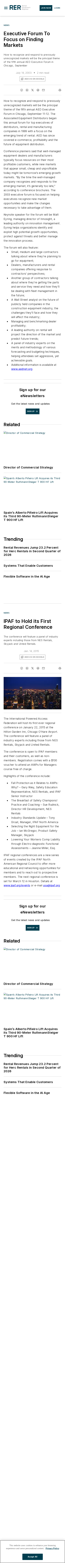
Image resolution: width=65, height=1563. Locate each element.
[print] (59, 90)
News (6, 25)
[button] (6, 8)
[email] (43, 90)
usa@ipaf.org (51, 885)
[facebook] (21, 90)
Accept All (32, 1557)
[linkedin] (27, 90)
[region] (32, 1551)
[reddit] (37, 90)
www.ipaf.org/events (17, 885)
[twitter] (32, 90)
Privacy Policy (52, 1548)
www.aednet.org (21, 369)
